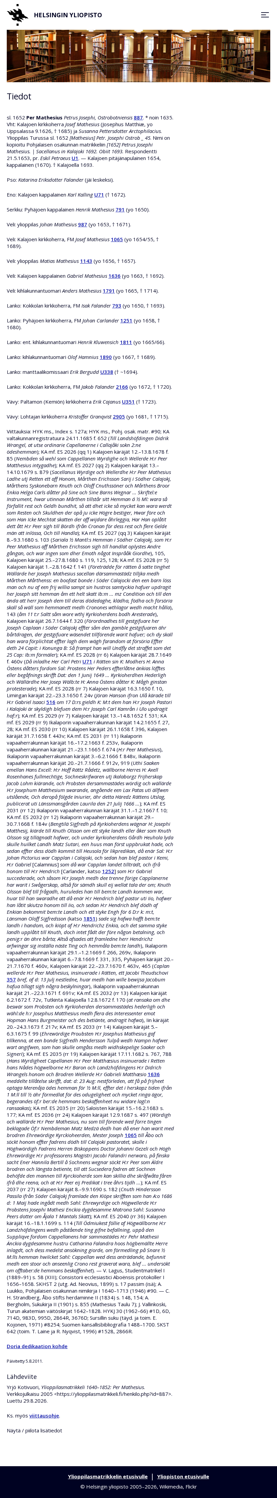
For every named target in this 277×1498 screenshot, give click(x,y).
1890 (106, 357)
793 (116, 305)
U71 (99, 194)
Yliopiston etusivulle (183, 1476)
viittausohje (44, 1415)
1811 (126, 342)
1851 (89, 918)
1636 (114, 275)
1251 (126, 320)
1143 (86, 260)
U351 (128, 401)
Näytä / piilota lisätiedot (34, 1430)
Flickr (191, 1486)
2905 (119, 416)
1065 (117, 239)
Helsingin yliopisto (68, 15)
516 (50, 702)
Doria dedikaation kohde (37, 1346)
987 (82, 224)
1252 (108, 871)
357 (11, 979)
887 (138, 117)
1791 (109, 290)
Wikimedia (171, 1486)
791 (120, 209)
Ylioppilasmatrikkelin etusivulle (108, 1476)
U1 (75, 158)
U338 (106, 371)
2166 (122, 386)
